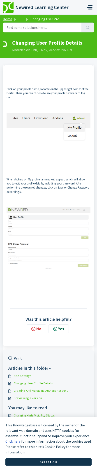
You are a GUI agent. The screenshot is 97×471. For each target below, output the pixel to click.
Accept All (48, 462)
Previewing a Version (28, 398)
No (38, 328)
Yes (61, 328)
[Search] (87, 27)
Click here (13, 441)
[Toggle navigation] (89, 7)
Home (7, 19)
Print (18, 358)
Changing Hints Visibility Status (34, 415)
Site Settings (22, 376)
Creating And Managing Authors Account (41, 391)
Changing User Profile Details (33, 383)
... (21, 19)
